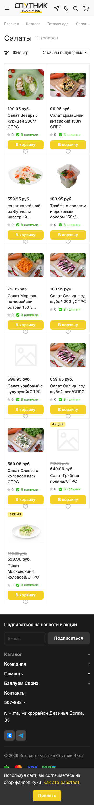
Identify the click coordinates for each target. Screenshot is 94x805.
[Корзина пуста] (86, 8)
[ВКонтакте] (9, 735)
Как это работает (61, 782)
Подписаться (68, 638)
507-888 (13, 702)
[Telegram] (21, 735)
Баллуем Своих (21, 683)
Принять (47, 795)
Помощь (13, 673)
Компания (15, 664)
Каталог (13, 654)
